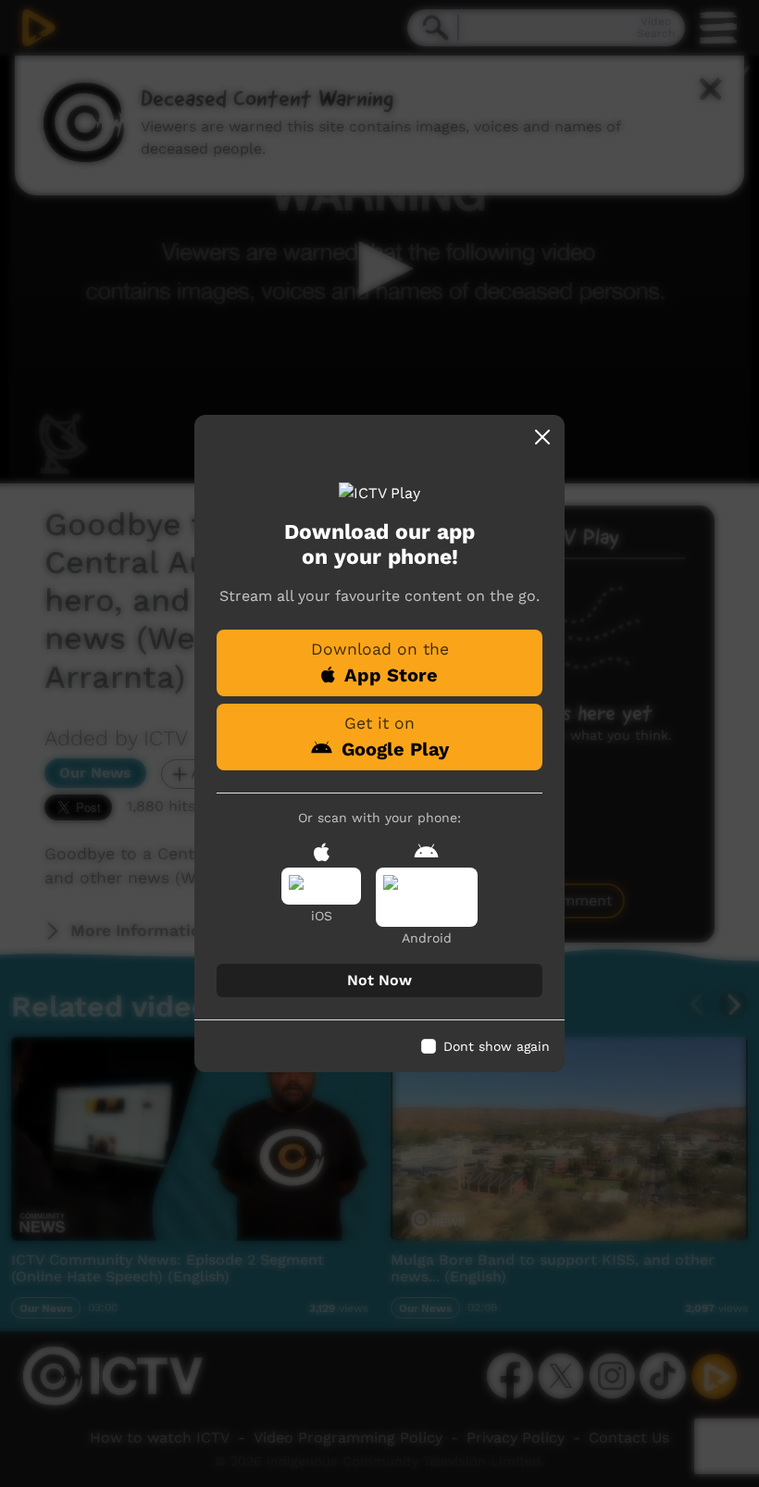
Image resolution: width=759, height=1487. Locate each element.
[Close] (542, 437)
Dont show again (496, 1046)
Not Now (379, 980)
